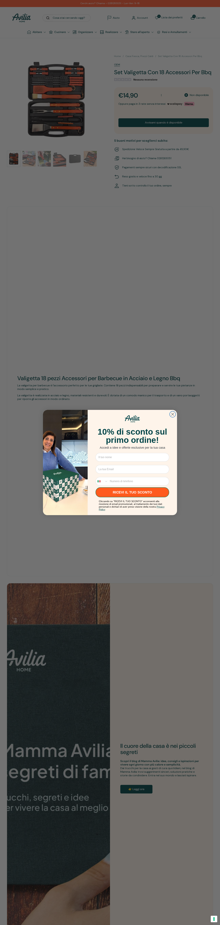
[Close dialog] (173, 414)
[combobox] (102, 481)
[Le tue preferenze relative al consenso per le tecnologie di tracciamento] (214, 919)
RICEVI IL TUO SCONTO (132, 492)
